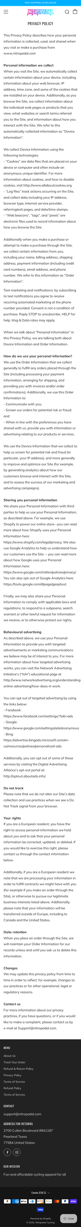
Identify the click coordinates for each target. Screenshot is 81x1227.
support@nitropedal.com (22, 1114)
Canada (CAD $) (38, 1192)
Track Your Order (14, 1062)
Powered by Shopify (40, 1218)
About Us (10, 1056)
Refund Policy (12, 1088)
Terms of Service (14, 1081)
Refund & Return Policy (18, 1069)
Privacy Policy (12, 1075)
